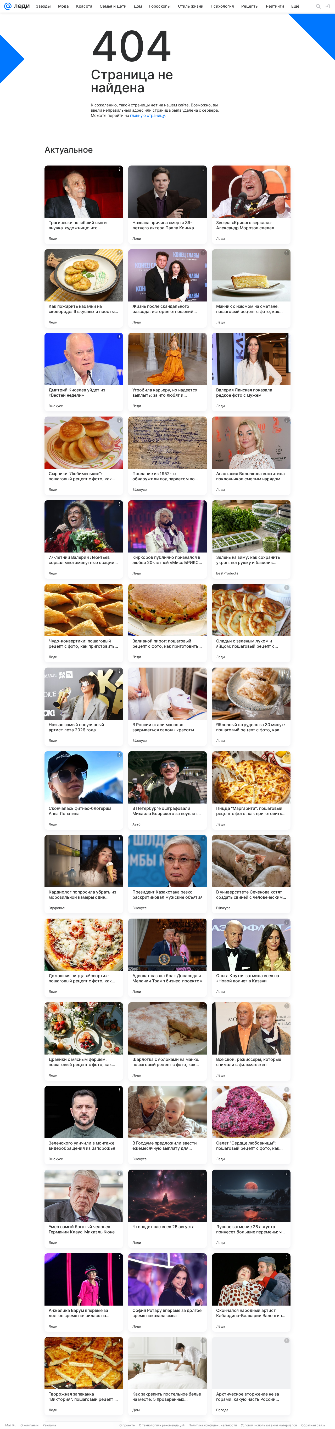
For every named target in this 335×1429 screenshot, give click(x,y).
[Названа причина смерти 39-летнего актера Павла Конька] (167, 205)
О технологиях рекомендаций (162, 1425)
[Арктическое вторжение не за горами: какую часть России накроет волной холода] (251, 1376)
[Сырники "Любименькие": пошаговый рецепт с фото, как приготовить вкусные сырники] (83, 456)
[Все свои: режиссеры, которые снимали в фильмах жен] (251, 1041)
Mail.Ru (10, 1425)
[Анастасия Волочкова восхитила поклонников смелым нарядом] (251, 456)
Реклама (49, 1425)
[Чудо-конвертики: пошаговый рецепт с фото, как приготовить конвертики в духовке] (83, 623)
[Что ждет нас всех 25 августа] (167, 1209)
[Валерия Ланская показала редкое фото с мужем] (251, 372)
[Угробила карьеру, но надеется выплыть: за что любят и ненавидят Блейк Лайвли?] (167, 372)
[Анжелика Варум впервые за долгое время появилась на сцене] (83, 1292)
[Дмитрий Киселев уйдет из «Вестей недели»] (83, 372)
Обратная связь (313, 1425)
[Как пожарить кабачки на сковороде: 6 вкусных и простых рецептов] (83, 288)
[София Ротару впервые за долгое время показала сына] (167, 1292)
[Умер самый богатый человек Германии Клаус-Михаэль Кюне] (83, 1209)
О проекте (127, 1425)
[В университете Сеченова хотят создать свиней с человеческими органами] (251, 874)
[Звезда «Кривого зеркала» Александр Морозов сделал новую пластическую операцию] (251, 205)
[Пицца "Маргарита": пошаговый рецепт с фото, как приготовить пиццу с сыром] (251, 790)
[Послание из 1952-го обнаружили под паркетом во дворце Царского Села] (167, 456)
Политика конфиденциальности (213, 1425)
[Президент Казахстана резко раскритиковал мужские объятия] (167, 874)
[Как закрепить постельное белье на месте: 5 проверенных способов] (167, 1376)
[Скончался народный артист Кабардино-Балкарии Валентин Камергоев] (251, 1292)
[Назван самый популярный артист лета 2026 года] (83, 707)
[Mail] (8, 6)
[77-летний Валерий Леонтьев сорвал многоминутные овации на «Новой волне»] (83, 539)
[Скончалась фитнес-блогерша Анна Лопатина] (83, 790)
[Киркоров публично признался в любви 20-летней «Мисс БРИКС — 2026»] (167, 539)
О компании (29, 1425)
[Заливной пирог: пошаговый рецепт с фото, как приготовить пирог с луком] (167, 623)
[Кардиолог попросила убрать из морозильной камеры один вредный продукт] (83, 874)
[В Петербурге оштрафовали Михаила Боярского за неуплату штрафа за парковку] (167, 790)
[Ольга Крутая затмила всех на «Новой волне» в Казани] (251, 958)
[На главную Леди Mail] (21, 6)
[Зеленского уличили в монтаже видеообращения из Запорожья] (83, 1125)
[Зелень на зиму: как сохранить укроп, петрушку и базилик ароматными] (251, 539)
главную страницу (147, 115)
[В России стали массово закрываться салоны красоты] (167, 707)
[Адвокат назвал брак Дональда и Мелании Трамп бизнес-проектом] (167, 958)
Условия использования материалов (269, 1425)
